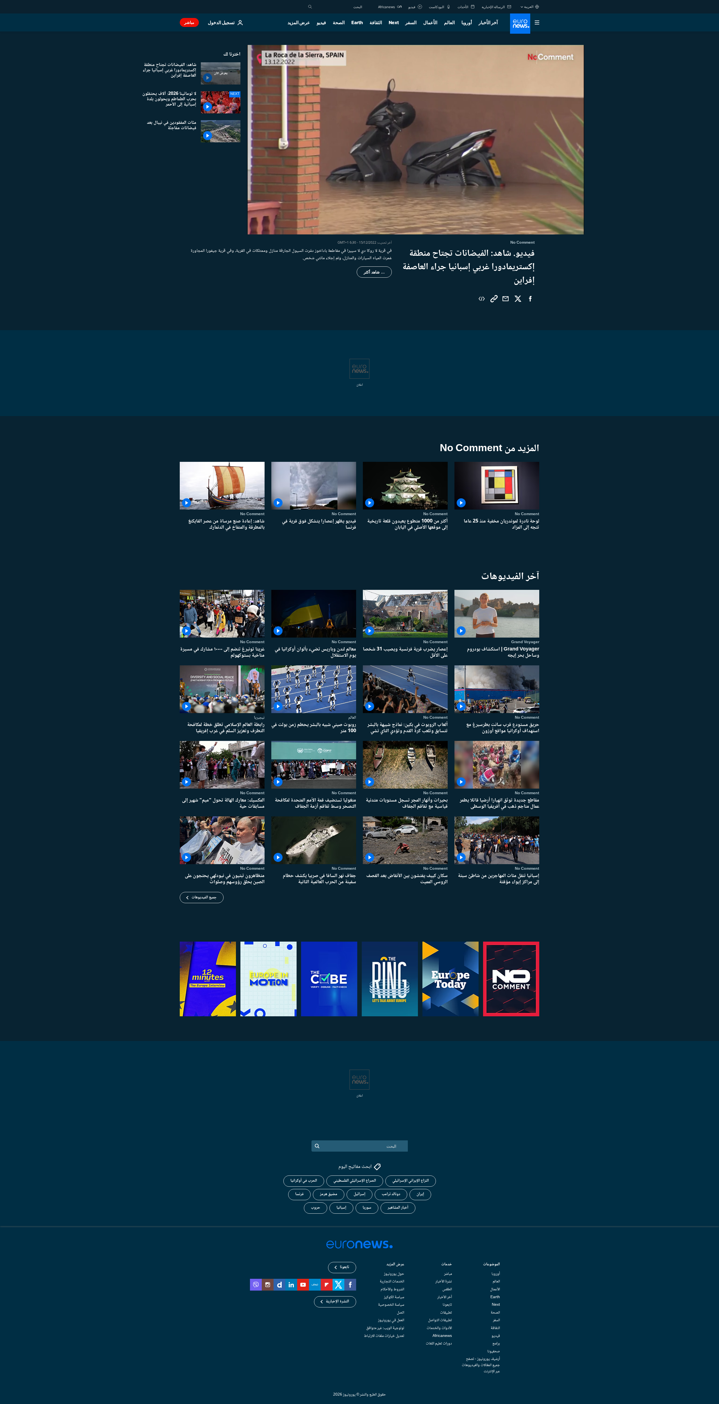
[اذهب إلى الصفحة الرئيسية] (520, 23)
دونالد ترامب (391, 1194)
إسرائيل (359, 1194)
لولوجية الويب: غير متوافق (385, 1328)
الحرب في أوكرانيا (303, 1181)
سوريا (367, 1208)
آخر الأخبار (488, 22)
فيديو (321, 22)
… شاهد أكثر (374, 272)
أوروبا (466, 22)
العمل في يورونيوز (391, 1320)
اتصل (400, 1312)
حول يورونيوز (394, 1274)
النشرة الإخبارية (337, 1301)
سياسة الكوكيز (394, 1297)
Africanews (442, 1336)
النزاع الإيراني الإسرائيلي (410, 1181)
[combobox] (338, 6)
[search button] (310, 6)
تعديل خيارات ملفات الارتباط (384, 1336)
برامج (496, 1343)
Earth (357, 22)
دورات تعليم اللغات (439, 1343)
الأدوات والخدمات (439, 1328)
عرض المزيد (395, 1265)
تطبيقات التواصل (440, 1320)
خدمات (446, 1265)
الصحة (339, 22)
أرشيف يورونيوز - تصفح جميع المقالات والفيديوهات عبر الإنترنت (481, 1365)
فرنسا (299, 1194)
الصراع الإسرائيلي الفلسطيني (354, 1181)
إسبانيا (341, 1208)
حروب (315, 1208)
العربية (528, 6)
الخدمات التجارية (392, 1282)
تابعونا (447, 1305)
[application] (415, 139)
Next (394, 22)
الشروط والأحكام (392, 1289)
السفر (411, 22)
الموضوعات (491, 1265)
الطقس (447, 1289)
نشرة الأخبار (443, 1282)
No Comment (527, 514)
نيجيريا (259, 717)
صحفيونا (493, 1351)
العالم (449, 22)
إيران (420, 1194)
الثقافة (376, 22)
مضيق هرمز (328, 1194)
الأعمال (430, 22)
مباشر (189, 22)
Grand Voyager (525, 642)
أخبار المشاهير (398, 1208)
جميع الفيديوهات (204, 897)
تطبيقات (446, 1312)
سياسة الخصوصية (391, 1305)
